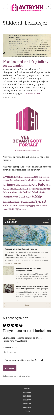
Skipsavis (21, 206)
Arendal (13, 180)
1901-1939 (27, 400)
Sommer (44, 206)
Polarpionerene (10, 196)
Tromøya (22, 209)
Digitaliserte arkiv (22, 185)
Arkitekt (20, 180)
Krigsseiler (18, 189)
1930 (32, 177)
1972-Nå (27, 411)
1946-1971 (27, 407)
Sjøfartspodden (10, 205)
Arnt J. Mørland (43, 180)
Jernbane (6, 189)
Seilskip (37, 196)
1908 (21, 177)
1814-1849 (27, 392)
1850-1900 (27, 396)
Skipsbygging (30, 206)
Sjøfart (40, 201)
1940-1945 (27, 403)
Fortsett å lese (33, 93)
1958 (4, 180)
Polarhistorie (38, 192)
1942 (40, 177)
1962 (7, 180)
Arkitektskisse (30, 180)
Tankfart (5, 209)
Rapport (28, 197)
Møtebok (25, 189)
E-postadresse (10, 347)
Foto (41, 184)
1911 (28, 177)
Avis (4, 185)
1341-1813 (27, 388)
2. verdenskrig (11, 176)
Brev (10, 184)
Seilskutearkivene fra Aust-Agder (19, 202)
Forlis (34, 185)
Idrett (48, 185)
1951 (47, 177)
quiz (22, 196)
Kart (13, 189)
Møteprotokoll (35, 189)
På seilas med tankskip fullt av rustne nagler (26, 64)
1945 (44, 177)
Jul (10, 189)
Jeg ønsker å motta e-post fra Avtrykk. (24, 360)
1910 (25, 177)
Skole (38, 205)
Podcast (27, 192)
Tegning (14, 209)
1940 (36, 177)
